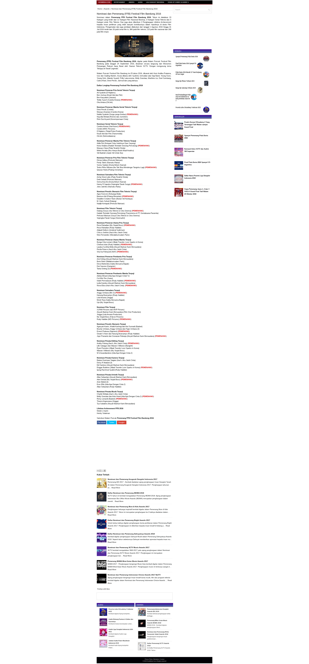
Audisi (140, 2)
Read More (116, 488)
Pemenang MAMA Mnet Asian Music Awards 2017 (128, 561)
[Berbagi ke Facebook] (105, 470)
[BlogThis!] (100, 470)
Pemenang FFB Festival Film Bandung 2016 (131, 17)
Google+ (121, 422)
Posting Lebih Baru (103, 589)
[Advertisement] (134, 447)
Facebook (102, 422)
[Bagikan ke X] (102, 470)
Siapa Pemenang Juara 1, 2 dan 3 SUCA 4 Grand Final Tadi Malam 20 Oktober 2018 (196, 191)
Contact (162, 659)
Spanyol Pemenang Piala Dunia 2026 (187, 56)
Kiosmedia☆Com (104, 2)
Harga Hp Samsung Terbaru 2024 (186, 88)
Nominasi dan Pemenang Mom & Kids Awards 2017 (128, 507)
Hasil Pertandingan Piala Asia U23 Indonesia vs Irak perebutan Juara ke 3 (183, 97)
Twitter (111, 422)
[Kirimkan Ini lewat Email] (98, 470)
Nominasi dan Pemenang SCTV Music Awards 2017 (128, 547)
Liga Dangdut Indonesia (155, 2)
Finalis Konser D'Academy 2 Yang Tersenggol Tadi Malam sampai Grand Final (197, 124)
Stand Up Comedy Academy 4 (178, 2)
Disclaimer (156, 659)
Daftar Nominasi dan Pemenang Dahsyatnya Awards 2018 (131, 534)
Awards (131, 2)
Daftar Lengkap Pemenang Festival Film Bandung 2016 (120, 85)
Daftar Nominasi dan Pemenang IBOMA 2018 (126, 493)
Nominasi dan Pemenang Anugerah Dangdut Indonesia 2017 (132, 479)
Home (99, 9)
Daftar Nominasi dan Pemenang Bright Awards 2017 (129, 520)
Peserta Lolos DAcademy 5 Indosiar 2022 (188, 107)
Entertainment (119, 2)
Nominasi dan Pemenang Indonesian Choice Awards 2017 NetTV (134, 575)
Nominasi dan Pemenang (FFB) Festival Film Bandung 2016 (129, 14)
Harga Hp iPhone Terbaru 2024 (185, 81)
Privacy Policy (148, 659)
